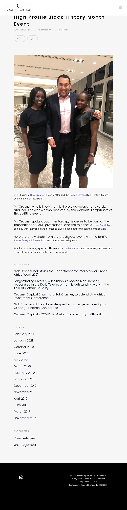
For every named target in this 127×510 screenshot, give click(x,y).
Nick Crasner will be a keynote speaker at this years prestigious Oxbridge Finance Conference (60, 306)
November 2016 (25, 418)
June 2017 (21, 405)
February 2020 (24, 372)
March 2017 (22, 411)
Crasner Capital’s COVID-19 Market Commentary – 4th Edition (59, 314)
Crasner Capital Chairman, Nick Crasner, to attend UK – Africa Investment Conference (60, 296)
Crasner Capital (23, 29)
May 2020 (21, 360)
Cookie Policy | (90, 479)
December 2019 (25, 385)
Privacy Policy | (77, 479)
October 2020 (24, 347)
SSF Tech (93, 482)
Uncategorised (61, 29)
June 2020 (21, 353)
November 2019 (25, 392)
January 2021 (23, 340)
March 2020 (22, 366)
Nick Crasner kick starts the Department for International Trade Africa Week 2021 (60, 272)
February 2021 (24, 334)
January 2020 (24, 379)
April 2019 (20, 398)
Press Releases (25, 438)
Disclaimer (100, 479)
